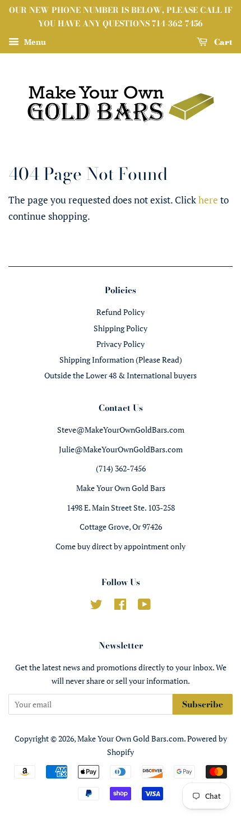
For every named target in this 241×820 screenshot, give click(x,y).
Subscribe (202, 704)
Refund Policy (120, 312)
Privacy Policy (120, 344)
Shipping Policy (120, 328)
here (208, 199)
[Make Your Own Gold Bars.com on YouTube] (144, 606)
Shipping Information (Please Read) (120, 359)
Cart (222, 41)
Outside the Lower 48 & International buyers (120, 375)
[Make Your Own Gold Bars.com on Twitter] (96, 606)
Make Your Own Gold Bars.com (130, 738)
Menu (34, 41)
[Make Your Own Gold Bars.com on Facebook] (120, 606)
